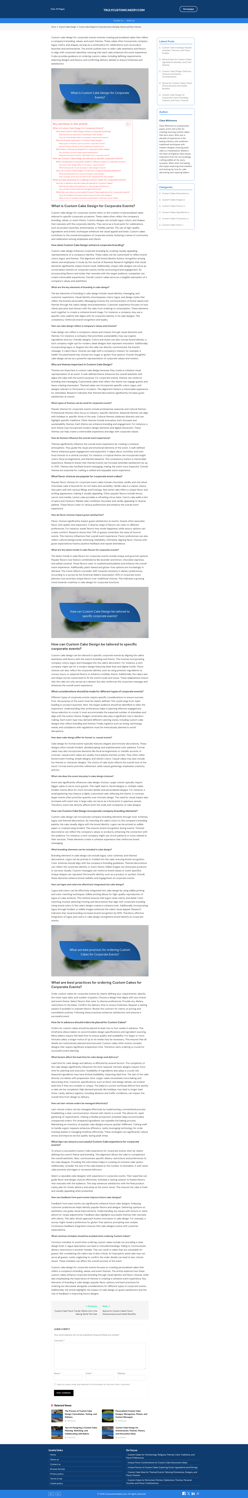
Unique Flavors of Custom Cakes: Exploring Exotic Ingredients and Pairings (163, 1467)
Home (53, 1454)
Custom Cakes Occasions (174, 218)
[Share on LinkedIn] (193, 1494)
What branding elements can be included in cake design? (81, 174)
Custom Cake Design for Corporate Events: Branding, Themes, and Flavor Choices (175, 97)
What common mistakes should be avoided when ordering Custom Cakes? (89, 198)
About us (130, 20)
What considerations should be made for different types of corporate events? (91, 161)
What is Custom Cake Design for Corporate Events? (78, 128)
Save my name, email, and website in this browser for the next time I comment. (93, 1384)
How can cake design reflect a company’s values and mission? (84, 137)
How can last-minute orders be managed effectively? (80, 189)
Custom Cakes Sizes (171, 225)
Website (121, 1373)
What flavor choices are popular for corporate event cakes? (83, 149)
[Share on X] (189, 1494)
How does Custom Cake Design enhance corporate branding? (83, 131)
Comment (59, 1340)
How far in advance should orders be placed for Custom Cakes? (84, 183)
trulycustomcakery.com (124, 10)
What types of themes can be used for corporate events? (82, 143)
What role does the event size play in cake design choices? (82, 168)
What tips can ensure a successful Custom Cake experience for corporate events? (93, 192)
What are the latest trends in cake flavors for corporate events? (84, 155)
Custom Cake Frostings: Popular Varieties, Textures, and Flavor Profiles (177, 50)
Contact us (118, 20)
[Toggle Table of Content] (127, 124)
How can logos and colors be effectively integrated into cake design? (86, 177)
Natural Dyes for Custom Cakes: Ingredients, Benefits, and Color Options (177, 62)
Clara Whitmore (168, 120)
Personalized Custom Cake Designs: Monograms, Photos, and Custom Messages (131, 1414)
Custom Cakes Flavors (172, 206)
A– (58, 1494)
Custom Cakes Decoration (174, 193)
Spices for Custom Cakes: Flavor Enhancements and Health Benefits (177, 86)
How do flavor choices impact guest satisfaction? (78, 152)
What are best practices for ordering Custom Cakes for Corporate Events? (89, 179)
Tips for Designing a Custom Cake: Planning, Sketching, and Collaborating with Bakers (81, 1430)
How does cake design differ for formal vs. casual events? (82, 165)
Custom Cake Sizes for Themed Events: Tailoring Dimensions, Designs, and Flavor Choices (161, 1474)
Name (57, 1373)
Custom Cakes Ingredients (174, 212)
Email (89, 1373)
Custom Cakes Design (172, 199)
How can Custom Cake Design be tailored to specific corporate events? (88, 158)
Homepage (188, 9)
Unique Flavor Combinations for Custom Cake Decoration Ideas (157, 1462)
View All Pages (58, 9)
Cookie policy (56, 1483)
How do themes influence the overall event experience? (81, 146)
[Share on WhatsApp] (197, 1494)
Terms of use (56, 1478)
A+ (51, 1494)
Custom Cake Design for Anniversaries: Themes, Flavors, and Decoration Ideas (130, 1430)
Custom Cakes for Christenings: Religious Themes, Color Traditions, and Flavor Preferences (160, 1456)
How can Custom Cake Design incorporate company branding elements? (88, 170)
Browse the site (57, 1469)
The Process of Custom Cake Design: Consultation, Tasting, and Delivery (81, 1414)
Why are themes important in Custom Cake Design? (79, 140)
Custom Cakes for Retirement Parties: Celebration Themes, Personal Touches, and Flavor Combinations (159, 1482)
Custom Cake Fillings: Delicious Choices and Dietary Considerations (176, 74)
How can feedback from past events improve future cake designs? (85, 195)
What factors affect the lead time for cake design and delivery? (84, 186)
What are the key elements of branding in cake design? (81, 135)
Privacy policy (57, 1473)
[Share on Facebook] (184, 1494)
